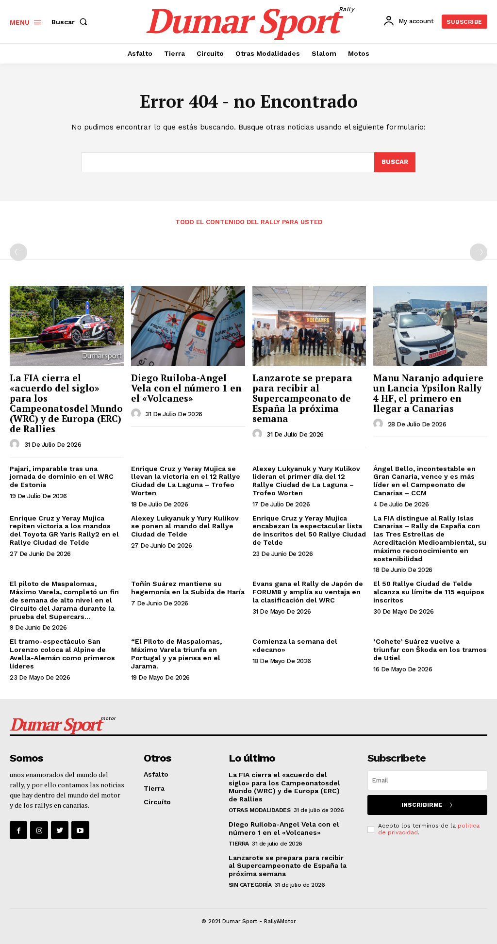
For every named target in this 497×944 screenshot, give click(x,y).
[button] (71, 22)
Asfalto (156, 774)
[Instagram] (39, 830)
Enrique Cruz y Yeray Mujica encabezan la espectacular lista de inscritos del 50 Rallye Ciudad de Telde (309, 530)
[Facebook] (18, 830)
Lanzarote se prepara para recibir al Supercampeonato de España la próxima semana (302, 398)
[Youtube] (80, 830)
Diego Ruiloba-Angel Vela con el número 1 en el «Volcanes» (186, 388)
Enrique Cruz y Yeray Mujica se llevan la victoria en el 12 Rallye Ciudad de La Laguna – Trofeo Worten (185, 481)
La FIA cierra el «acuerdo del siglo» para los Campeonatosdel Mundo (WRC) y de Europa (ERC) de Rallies (66, 403)
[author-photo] (16, 444)
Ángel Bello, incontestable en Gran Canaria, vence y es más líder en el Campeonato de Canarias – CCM (424, 481)
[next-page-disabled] (478, 252)
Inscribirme (422, 804)
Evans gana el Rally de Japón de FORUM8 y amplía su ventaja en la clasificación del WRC (307, 592)
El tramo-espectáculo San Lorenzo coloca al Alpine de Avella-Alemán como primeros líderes (62, 653)
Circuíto (157, 802)
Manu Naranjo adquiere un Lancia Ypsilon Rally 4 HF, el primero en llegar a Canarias (428, 393)
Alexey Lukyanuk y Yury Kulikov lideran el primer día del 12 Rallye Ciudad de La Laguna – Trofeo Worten (306, 481)
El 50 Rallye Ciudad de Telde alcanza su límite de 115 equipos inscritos (428, 592)
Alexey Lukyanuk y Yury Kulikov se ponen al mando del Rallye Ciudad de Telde (185, 526)
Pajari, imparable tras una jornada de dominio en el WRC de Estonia (62, 477)
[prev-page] (18, 252)
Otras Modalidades (260, 810)
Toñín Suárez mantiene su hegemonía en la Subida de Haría (188, 588)
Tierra (154, 788)
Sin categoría (250, 884)
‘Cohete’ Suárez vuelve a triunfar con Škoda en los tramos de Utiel (430, 649)
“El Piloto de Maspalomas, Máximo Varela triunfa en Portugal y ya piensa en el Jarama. (176, 653)
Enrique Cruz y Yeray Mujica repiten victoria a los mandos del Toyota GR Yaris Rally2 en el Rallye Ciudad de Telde (64, 530)
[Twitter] (59, 830)
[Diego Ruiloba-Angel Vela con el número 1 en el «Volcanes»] (188, 326)
